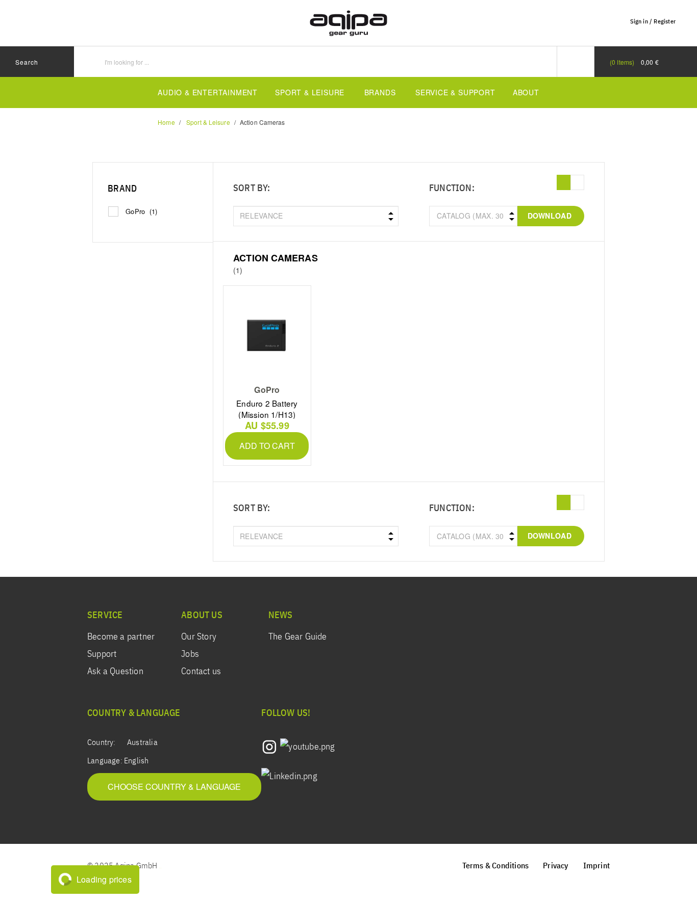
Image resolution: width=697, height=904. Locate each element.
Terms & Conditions (495, 866)
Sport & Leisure (309, 92)
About (526, 92)
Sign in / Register (653, 22)
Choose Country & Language (174, 786)
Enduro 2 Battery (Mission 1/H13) (266, 408)
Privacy (555, 866)
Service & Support (455, 92)
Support (101, 654)
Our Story (198, 637)
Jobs (190, 654)
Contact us (201, 671)
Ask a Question (115, 671)
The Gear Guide (297, 637)
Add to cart (267, 445)
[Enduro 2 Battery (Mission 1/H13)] (267, 335)
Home (166, 122)
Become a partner (121, 637)
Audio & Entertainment (208, 92)
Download (549, 215)
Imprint (596, 866)
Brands (380, 92)
